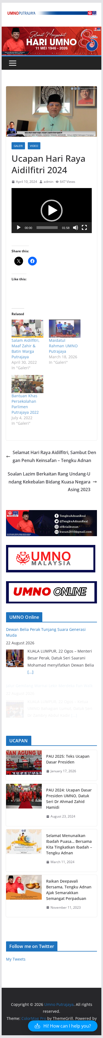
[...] (30, 672)
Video (34, 146)
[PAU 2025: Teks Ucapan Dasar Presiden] (24, 765)
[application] (52, 210)
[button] (52, 211)
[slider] (47, 227)
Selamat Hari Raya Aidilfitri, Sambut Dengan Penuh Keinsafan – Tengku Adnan (54, 456)
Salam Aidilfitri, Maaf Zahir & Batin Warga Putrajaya (26, 348)
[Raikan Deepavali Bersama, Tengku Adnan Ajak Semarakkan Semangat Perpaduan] (24, 896)
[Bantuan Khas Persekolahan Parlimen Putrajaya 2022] (27, 384)
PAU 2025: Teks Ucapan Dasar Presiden (68, 759)
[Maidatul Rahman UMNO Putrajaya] (65, 329)
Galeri (18, 146)
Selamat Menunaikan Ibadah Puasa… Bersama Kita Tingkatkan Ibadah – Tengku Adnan (69, 844)
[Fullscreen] (84, 227)
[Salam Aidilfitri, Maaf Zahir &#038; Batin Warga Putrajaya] (27, 329)
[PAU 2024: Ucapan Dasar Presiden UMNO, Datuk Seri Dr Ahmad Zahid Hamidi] (24, 805)
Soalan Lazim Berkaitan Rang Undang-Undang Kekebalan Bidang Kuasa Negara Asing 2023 (49, 482)
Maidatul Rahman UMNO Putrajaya (63, 346)
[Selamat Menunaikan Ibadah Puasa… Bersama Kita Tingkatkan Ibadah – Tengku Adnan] (24, 850)
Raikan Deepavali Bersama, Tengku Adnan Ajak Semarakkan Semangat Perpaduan (68, 889)
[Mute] (75, 227)
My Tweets (16, 959)
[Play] (18, 227)
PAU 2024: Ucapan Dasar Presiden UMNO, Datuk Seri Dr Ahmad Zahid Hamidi (69, 798)
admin (48, 181)
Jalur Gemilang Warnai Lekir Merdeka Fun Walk (49, 685)
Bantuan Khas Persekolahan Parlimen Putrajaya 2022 (25, 404)
